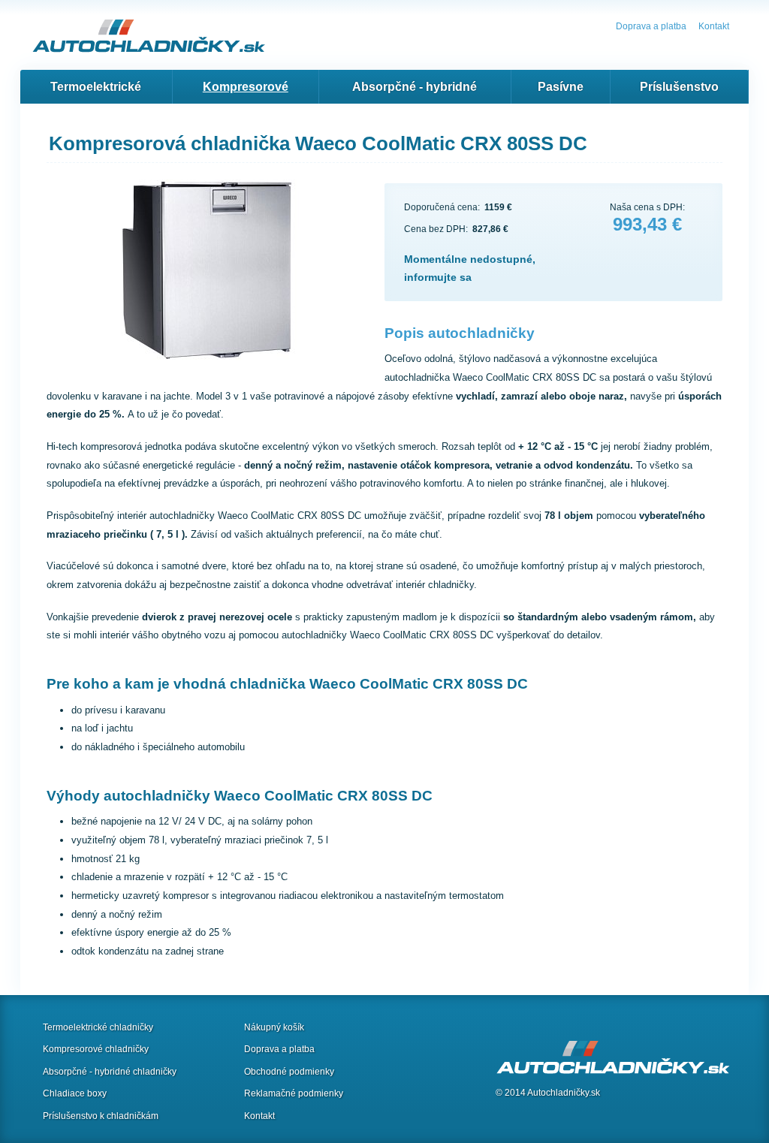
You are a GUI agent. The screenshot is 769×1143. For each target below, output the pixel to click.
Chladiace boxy (75, 1093)
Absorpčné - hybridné (414, 86)
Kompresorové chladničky (96, 1049)
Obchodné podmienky (289, 1071)
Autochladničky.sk (563, 1092)
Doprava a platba (651, 26)
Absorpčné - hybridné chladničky (109, 1071)
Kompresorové (245, 86)
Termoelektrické (95, 86)
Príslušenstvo (679, 86)
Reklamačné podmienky (293, 1093)
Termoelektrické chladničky (98, 1027)
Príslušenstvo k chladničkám (100, 1116)
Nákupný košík (274, 1027)
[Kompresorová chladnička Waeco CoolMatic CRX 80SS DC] (215, 273)
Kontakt (713, 26)
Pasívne (561, 86)
